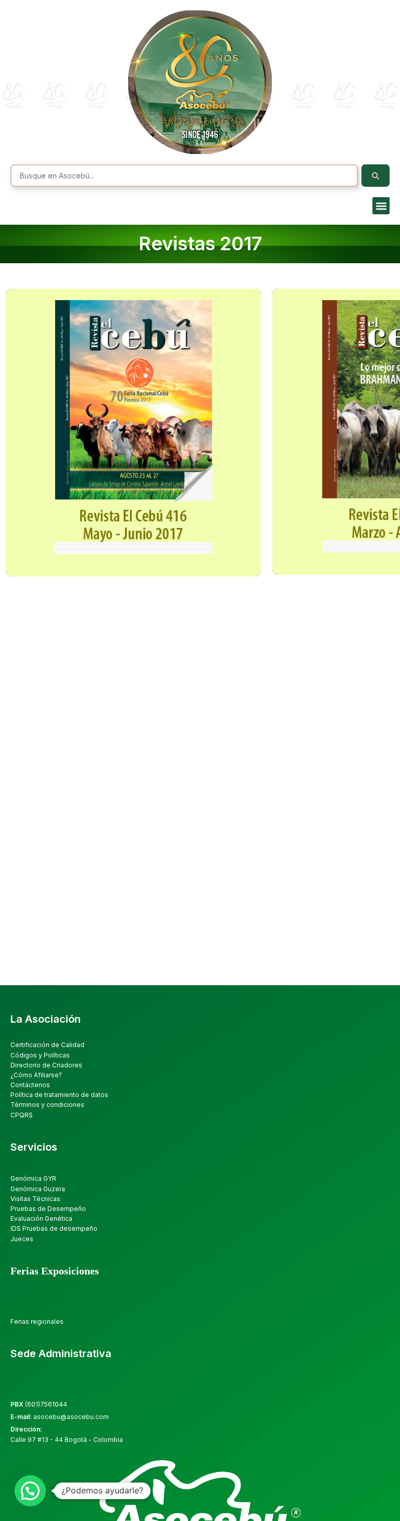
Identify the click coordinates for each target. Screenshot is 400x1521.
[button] (381, 205)
